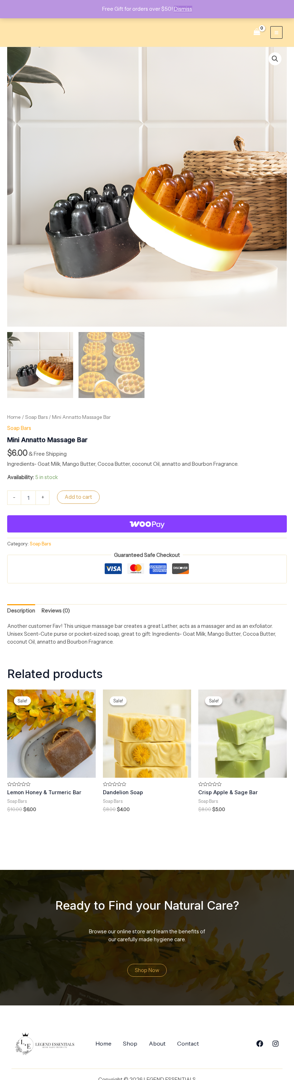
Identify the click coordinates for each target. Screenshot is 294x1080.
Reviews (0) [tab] (56, 610)
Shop (130, 1043)
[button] (275, 58)
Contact (188, 1043)
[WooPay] (147, 523)
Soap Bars (36, 417)
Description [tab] (21, 610)
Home (14, 417)
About (157, 1043)
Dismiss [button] (183, 9)
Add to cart (78, 497)
